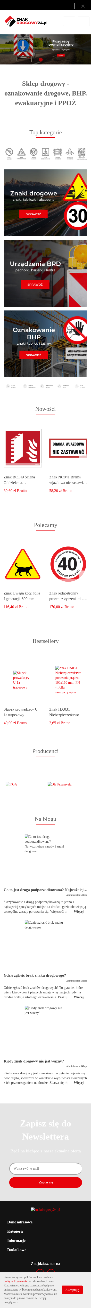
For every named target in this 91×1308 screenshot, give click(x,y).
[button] (45, 1222)
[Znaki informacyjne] (45, 153)
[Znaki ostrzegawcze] (21, 153)
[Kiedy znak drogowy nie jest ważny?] (45, 1031)
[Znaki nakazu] (33, 153)
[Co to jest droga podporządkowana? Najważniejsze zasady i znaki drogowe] (45, 859)
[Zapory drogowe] (57, 153)
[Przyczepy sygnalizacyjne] (81, 153)
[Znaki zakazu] (9, 153)
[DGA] (25, 784)
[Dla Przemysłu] (67, 784)
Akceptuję (72, 1290)
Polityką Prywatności (16, 1281)
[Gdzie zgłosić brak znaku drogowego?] (45, 945)
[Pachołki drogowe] (69, 153)
